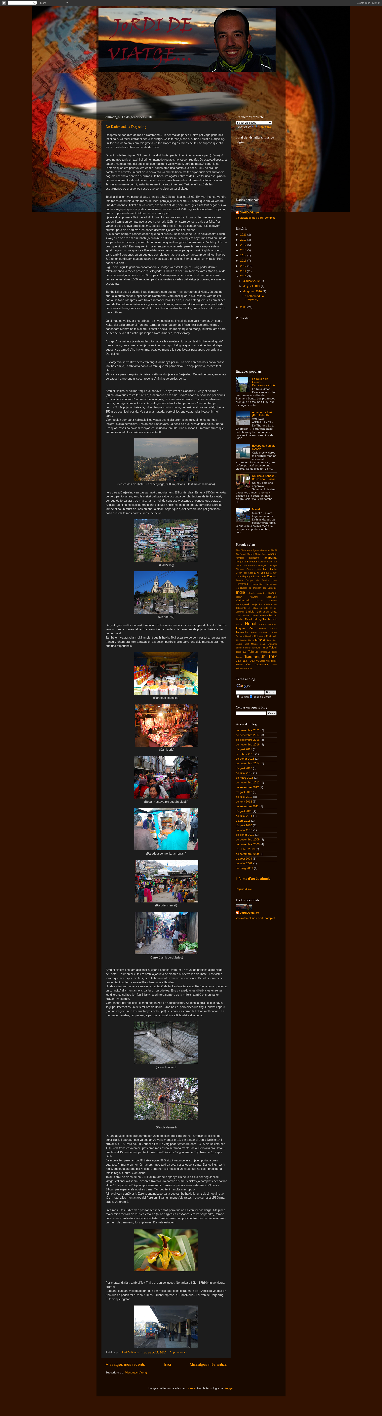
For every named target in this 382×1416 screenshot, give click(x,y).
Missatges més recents (125, 1364)
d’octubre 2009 (245, 849)
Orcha (262, 624)
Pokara (273, 628)
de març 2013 (244, 777)
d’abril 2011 (243, 820)
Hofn (274, 580)
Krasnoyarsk (242, 604)
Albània (272, 554)
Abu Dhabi (241, 550)
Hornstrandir (242, 584)
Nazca (239, 624)
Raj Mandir (259, 636)
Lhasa (266, 612)
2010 (243, 276)
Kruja (254, 604)
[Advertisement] (173, 87)
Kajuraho (254, 597)
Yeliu (274, 664)
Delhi (273, 569)
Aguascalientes (260, 550)
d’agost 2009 (244, 858)
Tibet (274, 652)
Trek (272, 656)
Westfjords (271, 661)
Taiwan (253, 651)
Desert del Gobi (244, 573)
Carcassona (249, 565)
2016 (243, 244)
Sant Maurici (251, 644)
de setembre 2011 (247, 806)
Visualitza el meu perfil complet (255, 217)
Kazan (259, 600)
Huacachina (257, 584)
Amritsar (240, 558)
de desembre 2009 (248, 839)
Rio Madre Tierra (245, 640)
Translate (265, 126)
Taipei (273, 647)
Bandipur (252, 561)
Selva (262, 644)
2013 (243, 260)
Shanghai (272, 644)
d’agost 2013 (244, 768)
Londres (255, 615)
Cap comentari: (180, 1352)
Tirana (239, 657)
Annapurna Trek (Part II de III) (262, 414)
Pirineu (262, 628)
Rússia (260, 640)
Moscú (272, 619)
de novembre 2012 (248, 782)
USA (252, 660)
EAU (256, 572)
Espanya (247, 576)
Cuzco (250, 569)
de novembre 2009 (248, 844)
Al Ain (271, 550)
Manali (256, 509)
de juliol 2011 (244, 815)
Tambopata (265, 652)
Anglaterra (253, 557)
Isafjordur (261, 593)
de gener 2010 (253, 291)
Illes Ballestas (270, 588)
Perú (252, 628)
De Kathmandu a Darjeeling (126, 126)
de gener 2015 (245, 758)
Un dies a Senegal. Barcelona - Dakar (264, 477)
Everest (272, 576)
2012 (243, 266)
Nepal (250, 623)
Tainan (264, 647)
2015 (243, 250)
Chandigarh (261, 565)
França (239, 580)
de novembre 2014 (248, 763)
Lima (273, 611)
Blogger (228, 1388)
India (240, 592)
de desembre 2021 (248, 730)
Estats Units (259, 576)
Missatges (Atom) (136, 1372)
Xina (248, 664)
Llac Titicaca (242, 615)
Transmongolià (255, 656)
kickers (190, 1388)
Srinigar (246, 647)
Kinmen (273, 600)
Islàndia (272, 593)
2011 (243, 271)
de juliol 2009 (244, 863)
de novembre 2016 (248, 744)
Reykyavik (271, 636)
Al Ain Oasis (261, 554)
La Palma (253, 608)
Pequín (240, 628)
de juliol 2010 (252, 286)
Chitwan (240, 569)
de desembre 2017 (248, 735)
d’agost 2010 (251, 280)
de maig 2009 (244, 868)
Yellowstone (241, 668)
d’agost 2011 (244, 811)
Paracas (272, 624)
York (250, 668)
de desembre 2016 (248, 739)
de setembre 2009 (247, 853)
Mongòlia (260, 619)
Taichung (256, 647)
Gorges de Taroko (257, 580)
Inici (167, 1364)
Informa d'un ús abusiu (253, 878)
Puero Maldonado (260, 632)
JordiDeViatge (249, 212)
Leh (259, 611)
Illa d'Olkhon (255, 588)
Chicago (273, 565)
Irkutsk (251, 593)
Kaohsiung (271, 597)
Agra (249, 550)
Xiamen (239, 664)
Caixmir (262, 561)
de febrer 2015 (245, 754)
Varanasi (260, 661)
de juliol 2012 (244, 796)
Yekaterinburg (261, 664)
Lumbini (264, 615)
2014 (243, 255)
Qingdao (249, 636)
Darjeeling (261, 569)
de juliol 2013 (244, 772)
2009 (243, 307)
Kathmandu (243, 600)
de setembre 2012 (247, 787)
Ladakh (250, 611)
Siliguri (239, 647)
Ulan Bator (242, 660)
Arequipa (241, 561)
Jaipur (239, 597)
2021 (243, 234)
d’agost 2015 (244, 749)
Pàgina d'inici (244, 889)
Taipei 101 (241, 652)
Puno (274, 632)
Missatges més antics (208, 1364)
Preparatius (242, 632)
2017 (243, 239)
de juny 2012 (244, 801)
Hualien (243, 588)
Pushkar (240, 636)
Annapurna (270, 557)
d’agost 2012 (244, 792)
